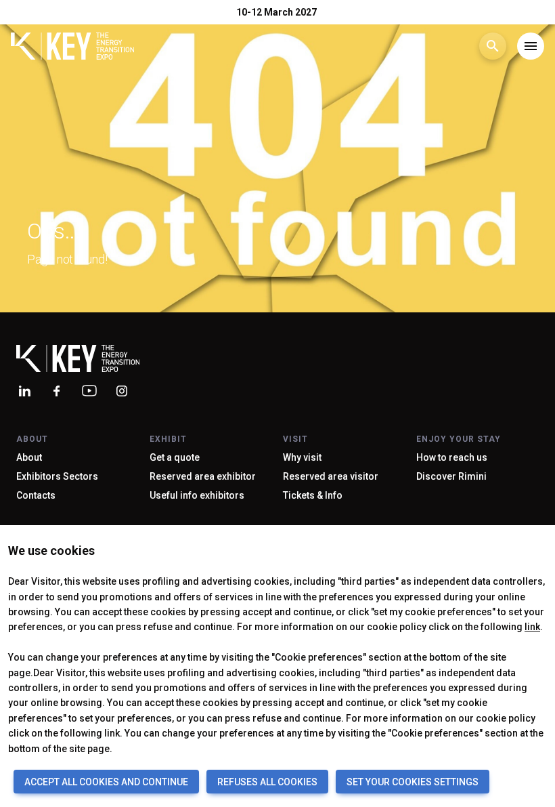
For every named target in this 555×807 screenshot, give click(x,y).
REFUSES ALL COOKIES (267, 782)
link (532, 626)
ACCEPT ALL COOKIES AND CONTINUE (106, 782)
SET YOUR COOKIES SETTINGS (413, 782)
